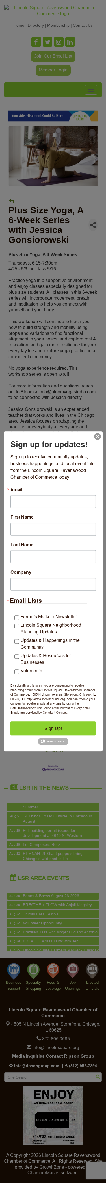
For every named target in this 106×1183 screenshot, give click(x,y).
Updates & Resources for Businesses (46, 658)
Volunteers (31, 670)
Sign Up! (53, 728)
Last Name (21, 544)
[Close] (97, 436)
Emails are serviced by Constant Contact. (39, 712)
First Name (22, 517)
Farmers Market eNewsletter (49, 616)
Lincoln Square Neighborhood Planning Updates (51, 628)
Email (16, 489)
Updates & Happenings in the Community (50, 643)
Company (20, 572)
